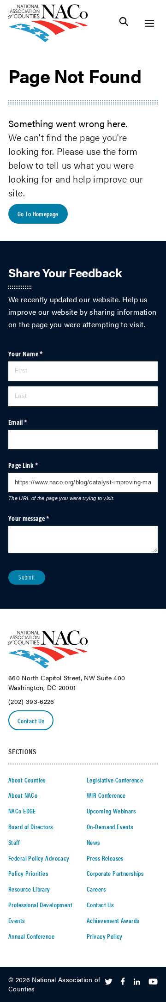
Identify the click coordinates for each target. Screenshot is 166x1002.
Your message (40, 518)
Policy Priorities (28, 873)
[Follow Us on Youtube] (153, 982)
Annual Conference (31, 936)
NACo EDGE (22, 810)
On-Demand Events (110, 826)
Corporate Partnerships (115, 873)
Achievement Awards (113, 920)
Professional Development (40, 904)
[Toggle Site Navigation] (149, 23)
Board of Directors (30, 826)
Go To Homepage (38, 213)
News (93, 842)
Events (16, 920)
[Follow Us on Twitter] (109, 982)
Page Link (34, 465)
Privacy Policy (105, 936)
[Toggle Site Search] (124, 23)
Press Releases (105, 857)
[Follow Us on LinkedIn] (136, 982)
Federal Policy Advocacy (39, 857)
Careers (96, 888)
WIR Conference (106, 795)
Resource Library (29, 888)
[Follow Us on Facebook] (123, 982)
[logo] (48, 39)
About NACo (22, 795)
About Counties (27, 779)
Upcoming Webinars (111, 810)
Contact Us (31, 720)
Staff (13, 842)
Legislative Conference (115, 779)
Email (29, 422)
